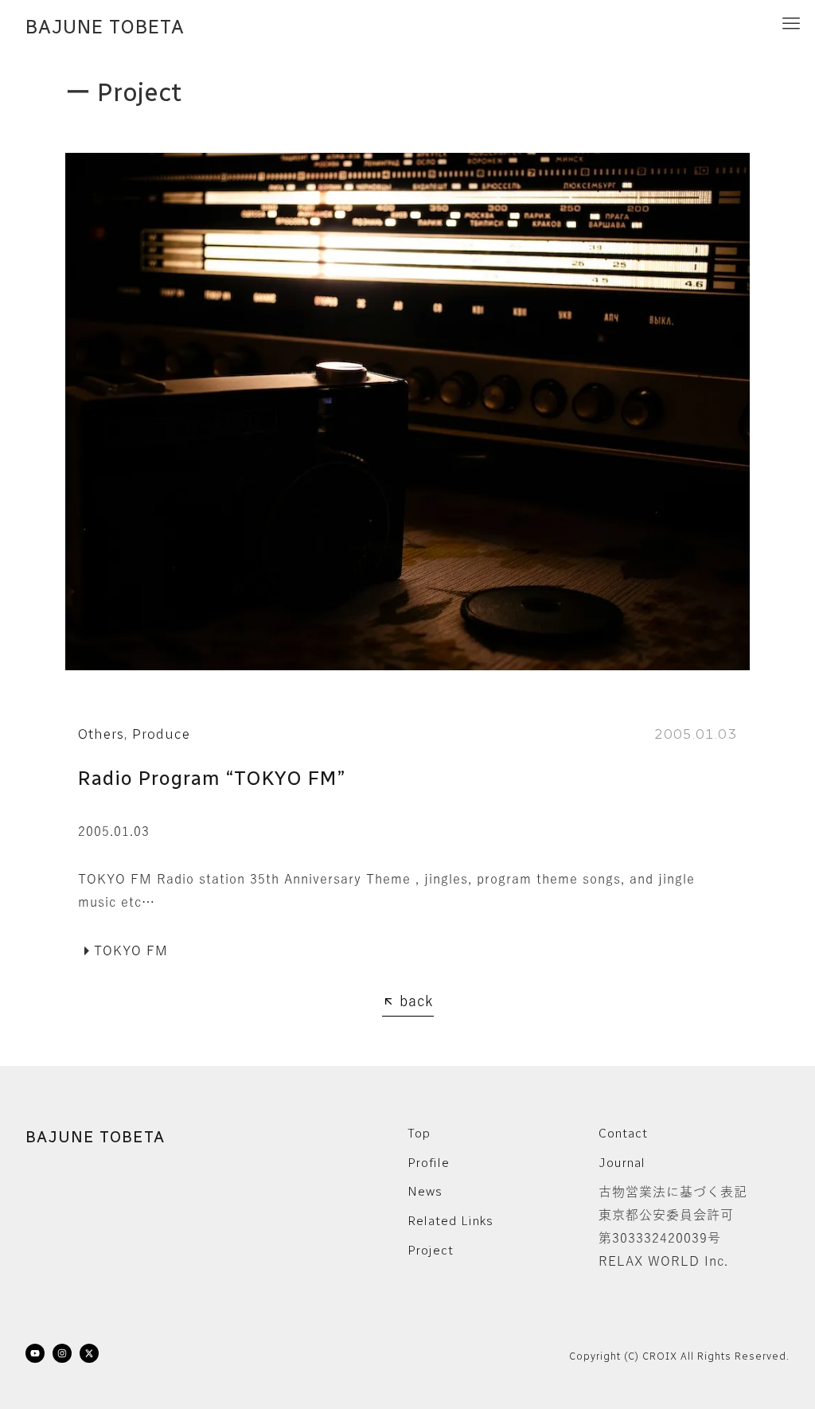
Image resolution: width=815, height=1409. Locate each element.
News (425, 1191)
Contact (623, 1133)
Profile (429, 1162)
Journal (622, 1162)
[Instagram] (62, 1356)
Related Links (450, 1220)
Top (419, 1133)
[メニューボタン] (791, 24)
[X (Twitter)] (89, 1356)
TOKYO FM (131, 950)
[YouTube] (35, 1356)
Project (431, 1250)
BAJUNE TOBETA (105, 27)
